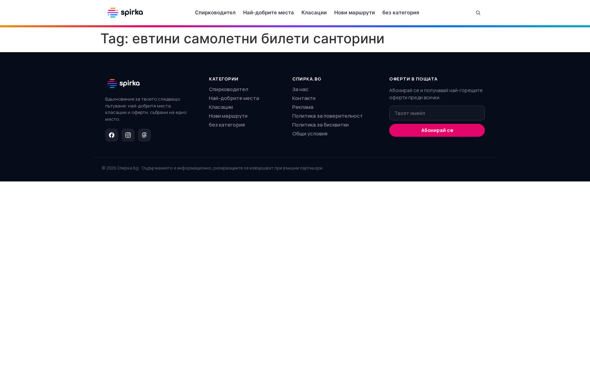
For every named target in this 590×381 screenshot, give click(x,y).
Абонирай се (437, 130)
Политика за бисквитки (320, 124)
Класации (314, 12)
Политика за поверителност (327, 115)
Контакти (303, 98)
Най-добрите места (268, 12)
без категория (400, 12)
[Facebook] (111, 135)
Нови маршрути (354, 12)
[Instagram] (128, 135)
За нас (300, 89)
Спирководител (215, 12)
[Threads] (144, 135)
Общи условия (309, 133)
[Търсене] (478, 12)
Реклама (302, 106)
